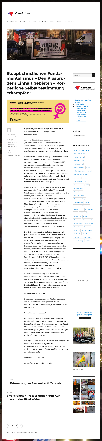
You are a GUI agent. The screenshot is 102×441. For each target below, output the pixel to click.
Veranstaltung (78, 241)
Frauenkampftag (79, 199)
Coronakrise (78, 181)
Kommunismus (81, 112)
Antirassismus (81, 108)
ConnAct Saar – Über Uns (17, 22)
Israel (87, 206)
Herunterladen (85, 318)
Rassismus (77, 220)
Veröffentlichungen (46, 22)
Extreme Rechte (79, 188)
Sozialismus (87, 234)
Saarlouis (77, 230)
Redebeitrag (89, 223)
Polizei (85, 216)
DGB (87, 185)
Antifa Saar (81, 153)
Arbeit (88, 167)
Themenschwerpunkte (66, 22)
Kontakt (32, 22)
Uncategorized (11, 139)
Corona (85, 178)
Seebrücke (77, 234)
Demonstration (79, 185)
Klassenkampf (78, 209)
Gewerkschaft (78, 202)
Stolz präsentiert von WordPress (27, 432)
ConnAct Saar (11, 134)
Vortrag (87, 241)
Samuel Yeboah (87, 230)
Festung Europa (79, 195)
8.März (88, 150)
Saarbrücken (78, 227)
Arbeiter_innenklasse (81, 174)
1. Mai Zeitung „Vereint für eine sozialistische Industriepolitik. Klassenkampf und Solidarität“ (84, 314)
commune (77, 178)
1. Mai (75, 150)
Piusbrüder (10, 151)
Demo (86, 181)
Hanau (87, 202)
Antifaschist (10, 144)
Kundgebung (89, 209)
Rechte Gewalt (87, 220)
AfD (75, 153)
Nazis (75, 213)
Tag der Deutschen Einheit (82, 237)
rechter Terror (78, 223)
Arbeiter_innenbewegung (82, 171)
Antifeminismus (12, 146)
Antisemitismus (81, 110)
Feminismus (11, 149)
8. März (81, 150)
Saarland (87, 227)
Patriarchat (83, 213)
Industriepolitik (79, 206)
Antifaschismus (12, 142)
